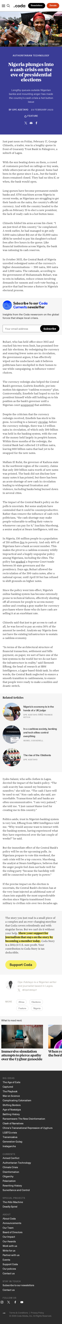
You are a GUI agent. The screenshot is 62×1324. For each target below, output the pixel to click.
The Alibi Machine (13, 1202)
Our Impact (9, 1236)
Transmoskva (10, 1137)
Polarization (9, 1181)
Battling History (11, 1114)
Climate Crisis (10, 1167)
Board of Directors (12, 1232)
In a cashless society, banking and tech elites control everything (40, 733)
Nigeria (37, 1008)
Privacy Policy (37, 1312)
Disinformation (11, 1172)
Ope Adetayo (20, 110)
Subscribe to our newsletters (18, 1285)
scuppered (27, 405)
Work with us (10, 1246)
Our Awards (9, 1241)
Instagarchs (9, 1146)
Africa (21, 1002)
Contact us (9, 1273)
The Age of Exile (11, 1082)
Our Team (8, 1227)
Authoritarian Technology (31, 56)
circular (43, 422)
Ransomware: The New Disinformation (24, 1118)
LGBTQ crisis (10, 1132)
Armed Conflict (11, 1158)
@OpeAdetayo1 (29, 989)
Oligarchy (8, 1176)
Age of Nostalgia (12, 1109)
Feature (22, 1008)
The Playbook (10, 1091)
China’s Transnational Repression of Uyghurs (27, 1128)
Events (6, 1259)
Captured (8, 1086)
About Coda (9, 1218)
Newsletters (36, 6)
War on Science (11, 1096)
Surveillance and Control (16, 1190)
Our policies (9, 1268)
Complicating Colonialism (17, 1100)
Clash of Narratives (13, 1123)
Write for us (9, 1250)
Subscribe (49, 329)
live (22, 542)
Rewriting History (12, 1185)
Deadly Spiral (10, 1206)
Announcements (12, 1223)
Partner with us (11, 1255)
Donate (53, 6)
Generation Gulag (12, 1141)
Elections (36, 1002)
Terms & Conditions (18, 1312)
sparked (20, 562)
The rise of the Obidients (37, 755)
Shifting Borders (12, 1105)
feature (32, 116)
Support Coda (21, 964)
